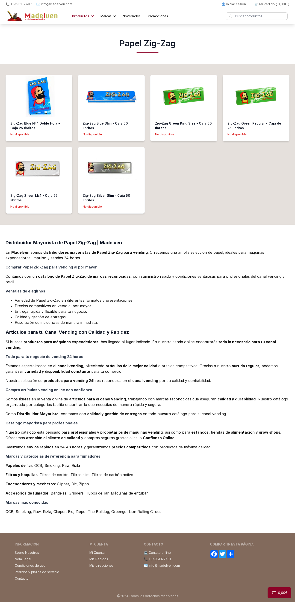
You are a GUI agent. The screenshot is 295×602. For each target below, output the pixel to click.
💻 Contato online (157, 552)
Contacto (22, 578)
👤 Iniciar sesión (233, 4)
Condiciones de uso (30, 565)
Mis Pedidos (98, 559)
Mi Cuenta (97, 552)
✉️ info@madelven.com (54, 4)
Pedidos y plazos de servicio (37, 572)
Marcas (106, 16)
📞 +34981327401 (19, 4)
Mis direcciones (101, 565)
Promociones (158, 16)
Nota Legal (23, 559)
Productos (80, 16)
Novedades (132, 16)
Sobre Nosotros (27, 552)
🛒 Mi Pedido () (271, 4)
